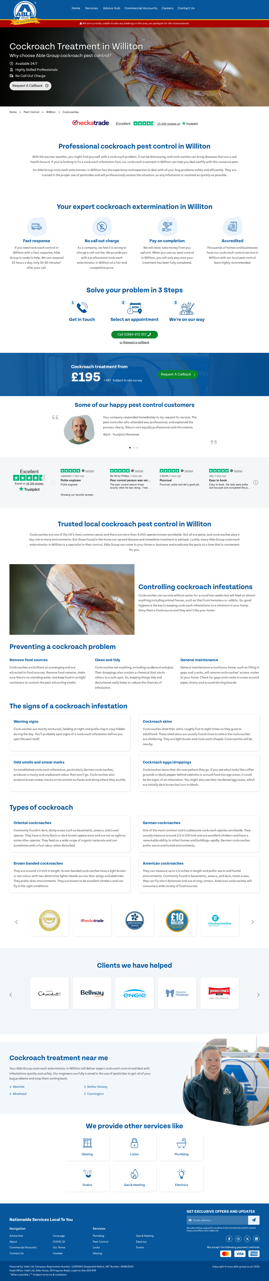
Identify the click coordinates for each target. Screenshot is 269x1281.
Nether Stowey (97, 1087)
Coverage (59, 1236)
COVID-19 (59, 1241)
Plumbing (98, 1236)
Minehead (19, 1094)
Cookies (58, 1253)
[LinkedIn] (256, 1239)
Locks (96, 1247)
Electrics (141, 1241)
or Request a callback (134, 342)
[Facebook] (229, 1239)
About (13, 1241)
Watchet (18, 1087)
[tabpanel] (134, 430)
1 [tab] (130, 447)
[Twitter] (247, 1239)
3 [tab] (137, 447)
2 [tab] (133, 447)
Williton (51, 112)
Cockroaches (71, 112)
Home (13, 112)
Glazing (97, 1253)
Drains (140, 1247)
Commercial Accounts (23, 1247)
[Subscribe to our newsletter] (254, 1220)
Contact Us (16, 1253)
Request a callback (27, 86)
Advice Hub (16, 1236)
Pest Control (31, 112)
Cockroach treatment (94, 367)
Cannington (95, 1094)
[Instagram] (238, 1239)
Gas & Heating (145, 1236)
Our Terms (59, 1247)
